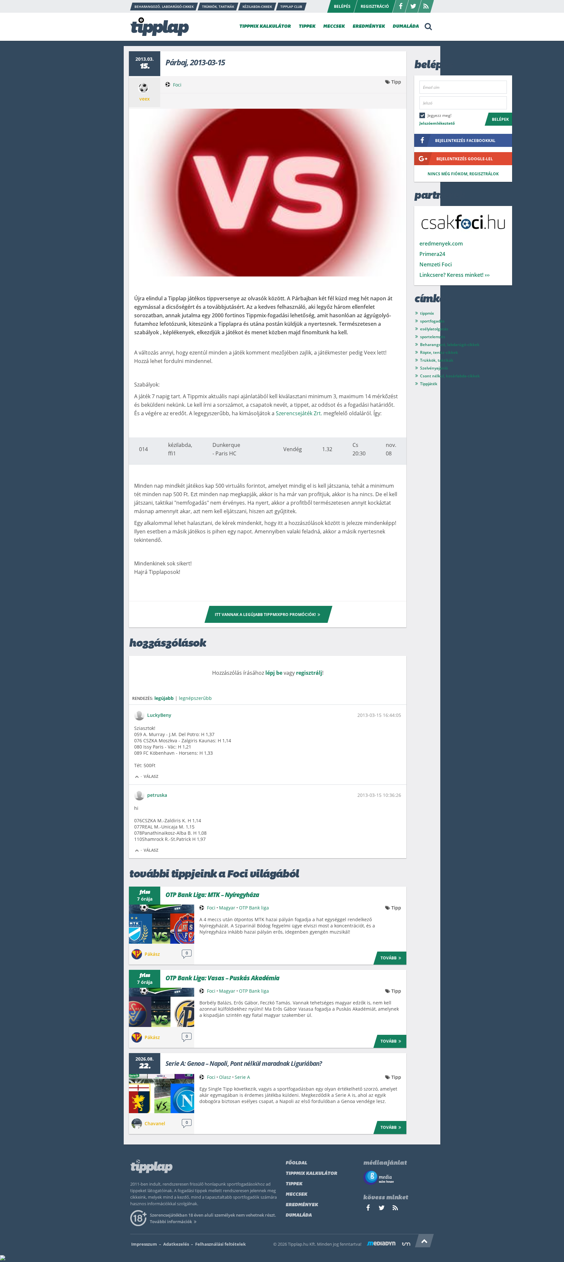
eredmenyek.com (441, 243)
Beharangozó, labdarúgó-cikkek (449, 344)
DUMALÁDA (406, 26)
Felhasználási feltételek (220, 1244)
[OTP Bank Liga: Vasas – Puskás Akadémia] (161, 1007)
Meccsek (296, 1194)
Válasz (151, 776)
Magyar (227, 908)
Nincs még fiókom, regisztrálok (463, 174)
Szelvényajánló (434, 368)
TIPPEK (307, 26)
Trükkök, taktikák (436, 360)
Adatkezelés (176, 1244)
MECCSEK (334, 26)
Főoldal (296, 1163)
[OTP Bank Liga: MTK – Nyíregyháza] (161, 924)
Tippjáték (428, 383)
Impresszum (144, 1244)
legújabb (164, 698)
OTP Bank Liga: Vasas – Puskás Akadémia (222, 978)
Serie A (242, 1077)
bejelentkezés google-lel (464, 159)
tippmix (427, 313)
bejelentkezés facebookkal (465, 140)
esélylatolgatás (434, 329)
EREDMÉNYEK (368, 26)
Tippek (294, 1184)
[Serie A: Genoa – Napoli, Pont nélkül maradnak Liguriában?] (161, 1093)
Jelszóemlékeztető (437, 123)
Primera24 (432, 254)
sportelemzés (432, 336)
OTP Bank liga (254, 908)
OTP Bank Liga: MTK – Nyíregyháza (212, 895)
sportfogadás (432, 321)
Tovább (389, 958)
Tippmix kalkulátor (311, 1173)
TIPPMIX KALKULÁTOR (265, 26)
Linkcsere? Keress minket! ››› (454, 274)
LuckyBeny (159, 715)
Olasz (225, 1077)
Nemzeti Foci (435, 264)
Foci (177, 85)
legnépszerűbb (195, 698)
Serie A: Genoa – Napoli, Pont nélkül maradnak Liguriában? (243, 1063)
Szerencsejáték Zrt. (299, 413)
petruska (157, 795)
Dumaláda (299, 1215)
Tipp (396, 82)
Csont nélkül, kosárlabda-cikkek (450, 376)
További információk (171, 1221)
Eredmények (302, 1205)
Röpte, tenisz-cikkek (439, 352)
